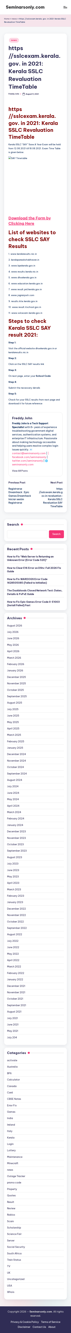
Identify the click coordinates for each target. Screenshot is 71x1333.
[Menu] (65, 7)
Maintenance (14, 1156)
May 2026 (13, 644)
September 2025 (17, 696)
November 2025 (16, 683)
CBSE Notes (14, 1098)
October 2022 (15, 921)
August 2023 (14, 857)
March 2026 (14, 657)
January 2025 (15, 747)
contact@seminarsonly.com (29, 453)
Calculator (13, 1079)
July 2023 (12, 863)
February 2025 (15, 741)
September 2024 (17, 773)
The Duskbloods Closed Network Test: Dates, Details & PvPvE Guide (34, 592)
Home (7, 19)
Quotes (11, 1195)
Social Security (16, 1246)
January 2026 (15, 670)
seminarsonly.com (23, 464)
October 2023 (15, 844)
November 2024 (16, 760)
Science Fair (14, 1234)
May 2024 (13, 799)
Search (13, 524)
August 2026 (14, 625)
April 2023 (13, 882)
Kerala (10, 1137)
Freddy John (22, 418)
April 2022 (13, 960)
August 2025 (14, 702)
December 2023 (16, 831)
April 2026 (13, 651)
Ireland (11, 1124)
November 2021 (16, 992)
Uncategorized (15, 1279)
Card (10, 1092)
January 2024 (15, 825)
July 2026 (13, 632)
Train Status (14, 1259)
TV (8, 1266)
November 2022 (16, 915)
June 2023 (13, 870)
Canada (12, 1086)
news (14, 19)
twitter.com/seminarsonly (27, 460)
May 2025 (13, 722)
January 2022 (15, 979)
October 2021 (15, 998)
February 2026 (15, 664)
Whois (10, 1292)
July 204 (12, 1037)
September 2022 (17, 928)
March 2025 (14, 734)
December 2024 (16, 754)
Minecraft (12, 1163)
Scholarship (14, 1227)
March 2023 (14, 889)
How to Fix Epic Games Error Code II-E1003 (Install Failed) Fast (33, 603)
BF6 (9, 1073)
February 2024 (15, 818)
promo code (14, 1182)
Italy (9, 1131)
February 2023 (15, 895)
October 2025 (15, 690)
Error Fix (12, 1105)
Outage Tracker (16, 1176)
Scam (10, 1221)
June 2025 (13, 715)
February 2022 (15, 973)
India (10, 1118)
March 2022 (14, 966)
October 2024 (15, 767)
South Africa (14, 1253)
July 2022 (12, 940)
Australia (12, 1066)
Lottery (11, 1150)
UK (9, 1272)
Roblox (11, 1214)
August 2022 (14, 934)
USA (9, 1285)
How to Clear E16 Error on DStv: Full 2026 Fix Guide (34, 569)
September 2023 (17, 850)
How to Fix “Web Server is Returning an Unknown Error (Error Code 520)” (30, 558)
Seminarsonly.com (25, 7)
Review (11, 1208)
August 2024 (14, 780)
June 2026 (13, 638)
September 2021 (16, 1005)
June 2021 (12, 1024)
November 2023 (16, 838)
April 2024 (13, 805)
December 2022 (16, 908)
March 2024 (14, 812)
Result (10, 1202)
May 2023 (13, 876)
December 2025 (16, 677)
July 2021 (12, 1018)
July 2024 (13, 786)
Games (11, 1111)
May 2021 (12, 1030)
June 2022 (13, 947)
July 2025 (12, 709)
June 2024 (13, 792)
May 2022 (13, 953)
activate (12, 1060)
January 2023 (15, 902)
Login (10, 1144)
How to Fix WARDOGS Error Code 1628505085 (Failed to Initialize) (27, 581)
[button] (20, 470)
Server (10, 1240)
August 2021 (14, 1011)
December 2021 (16, 986)
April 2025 (13, 728)
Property (12, 1189)
